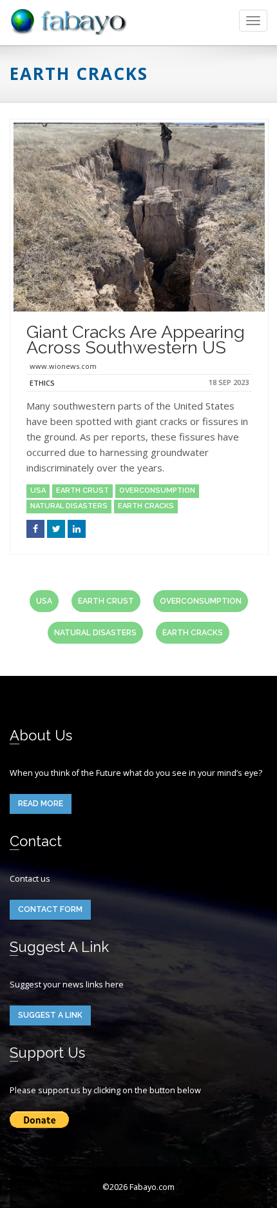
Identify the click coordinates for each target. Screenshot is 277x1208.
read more (40, 803)
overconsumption (157, 490)
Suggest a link (50, 1015)
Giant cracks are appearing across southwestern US (135, 339)
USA (38, 490)
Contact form (50, 909)
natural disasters (69, 506)
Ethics (42, 383)
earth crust (82, 490)
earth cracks (146, 506)
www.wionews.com (63, 366)
